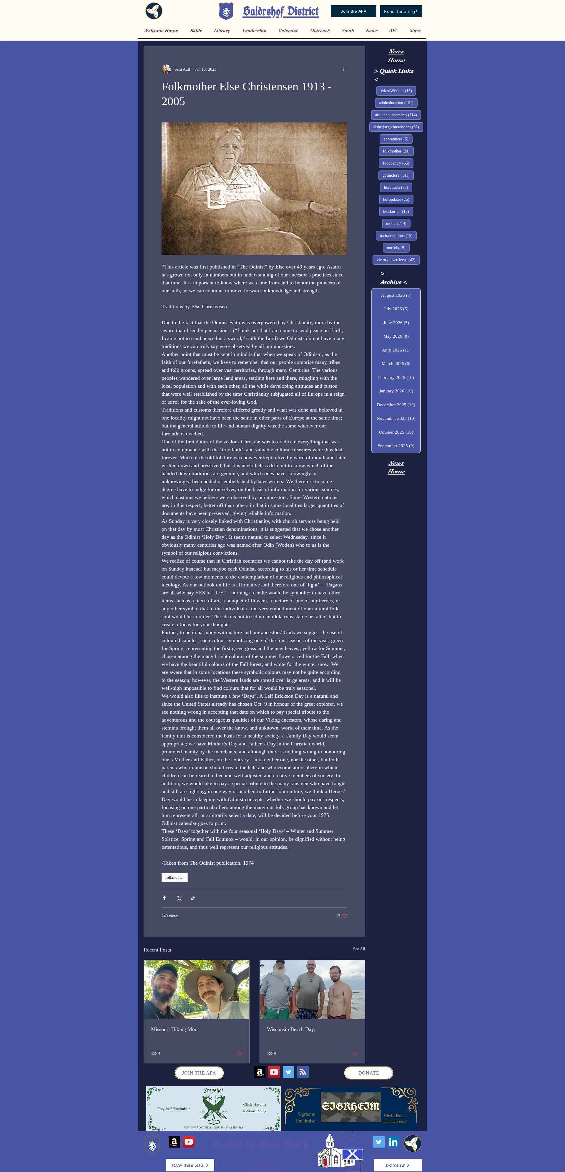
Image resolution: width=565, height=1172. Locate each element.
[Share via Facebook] (164, 898)
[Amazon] (259, 1072)
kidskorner (398, 211)
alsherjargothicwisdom (398, 127)
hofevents (398, 187)
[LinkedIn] (393, 1142)
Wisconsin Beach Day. (291, 1029)
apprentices (398, 139)
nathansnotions (398, 235)
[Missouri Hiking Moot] (196, 989)
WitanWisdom (398, 90)
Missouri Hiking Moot (175, 1029)
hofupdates (398, 199)
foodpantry (398, 163)
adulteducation (398, 102)
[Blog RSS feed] (302, 1072)
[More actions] (343, 69)
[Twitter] (288, 1072)
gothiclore (398, 175)
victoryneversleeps (398, 259)
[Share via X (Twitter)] (179, 898)
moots (398, 223)
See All (359, 949)
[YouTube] (274, 1072)
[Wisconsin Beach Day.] (312, 989)
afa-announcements (398, 114)
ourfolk (398, 247)
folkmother (174, 877)
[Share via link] (193, 898)
